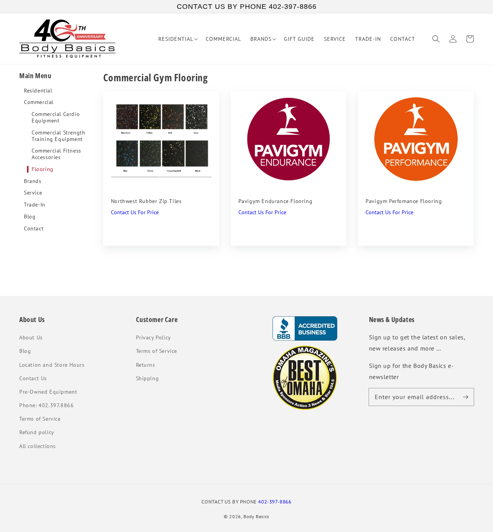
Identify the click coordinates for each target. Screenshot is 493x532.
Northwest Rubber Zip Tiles (146, 201)
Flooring (43, 169)
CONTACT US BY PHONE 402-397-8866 (247, 6)
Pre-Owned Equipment (48, 391)
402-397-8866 (274, 501)
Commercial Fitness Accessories (56, 154)
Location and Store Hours (51, 364)
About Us (31, 337)
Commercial (39, 102)
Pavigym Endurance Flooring (275, 201)
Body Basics (256, 516)
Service (33, 193)
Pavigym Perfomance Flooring (404, 201)
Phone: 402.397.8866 (46, 405)
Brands (33, 181)
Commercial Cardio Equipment (56, 117)
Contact (34, 228)
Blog (29, 216)
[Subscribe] (465, 396)
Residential (38, 90)
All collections (37, 446)
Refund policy (36, 432)
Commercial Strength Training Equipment (58, 136)
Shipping (147, 378)
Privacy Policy (153, 337)
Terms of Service (40, 418)
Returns (145, 364)
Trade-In (34, 204)
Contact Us (33, 378)
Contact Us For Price (135, 212)
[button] (436, 38)
